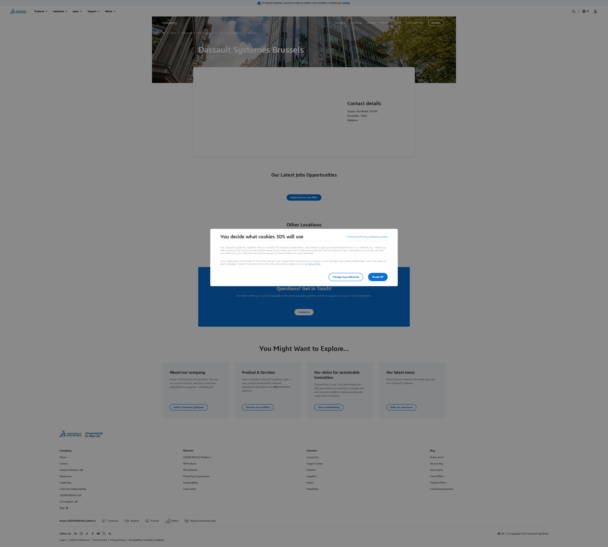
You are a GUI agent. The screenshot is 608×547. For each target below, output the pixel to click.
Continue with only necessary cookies (367, 236)
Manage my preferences (346, 277)
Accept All (377, 277)
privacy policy (312, 264)
